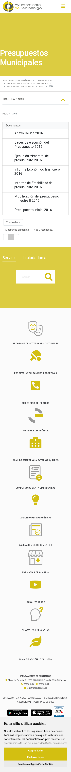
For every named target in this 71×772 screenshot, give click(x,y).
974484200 (28, 684)
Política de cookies (44, 702)
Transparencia (44, 80)
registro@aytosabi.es (36, 688)
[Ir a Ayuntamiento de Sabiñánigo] (22, 6)
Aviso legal (34, 698)
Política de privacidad (55, 698)
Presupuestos (44, 83)
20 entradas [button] (11, 222)
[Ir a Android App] (17, 712)
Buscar (49, 276)
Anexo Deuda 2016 (28, 133)
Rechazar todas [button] (35, 757)
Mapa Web (21, 698)
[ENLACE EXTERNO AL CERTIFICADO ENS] (59, 712)
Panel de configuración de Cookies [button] (35, 764)
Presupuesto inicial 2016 (33, 210)
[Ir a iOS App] (41, 712)
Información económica (19, 83)
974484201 (43, 684)
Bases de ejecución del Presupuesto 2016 (31, 144)
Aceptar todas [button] (35, 750)
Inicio (41, 86)
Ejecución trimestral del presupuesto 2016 (32, 158)
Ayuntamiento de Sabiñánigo (17, 80)
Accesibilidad (24, 702)
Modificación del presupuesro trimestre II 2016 (36, 198)
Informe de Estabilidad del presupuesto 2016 (33, 185)
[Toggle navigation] (63, 7)
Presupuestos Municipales (20, 86)
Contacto (8, 698)
